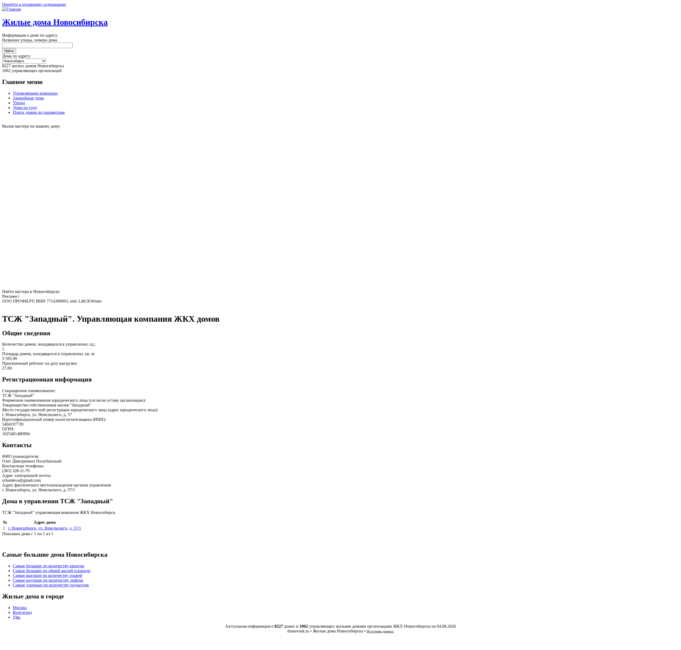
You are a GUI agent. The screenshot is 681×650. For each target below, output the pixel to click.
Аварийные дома (28, 98)
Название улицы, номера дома (29, 40)
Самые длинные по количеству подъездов (51, 585)
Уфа (16, 617)
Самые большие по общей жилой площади (51, 570)
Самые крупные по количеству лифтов (48, 580)
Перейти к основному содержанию (34, 4)
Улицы (19, 102)
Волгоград (22, 612)
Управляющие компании (35, 93)
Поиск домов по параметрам (39, 112)
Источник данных (380, 631)
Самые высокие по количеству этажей (47, 575)
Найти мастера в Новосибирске (31, 291)
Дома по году (25, 107)
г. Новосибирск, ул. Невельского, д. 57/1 (44, 528)
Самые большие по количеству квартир (48, 566)
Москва (20, 607)
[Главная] (11, 9)
